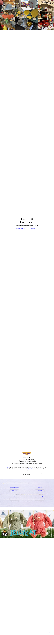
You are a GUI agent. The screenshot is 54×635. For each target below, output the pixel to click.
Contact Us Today (20, 228)
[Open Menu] (52, 4)
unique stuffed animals (31, 468)
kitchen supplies (23, 468)
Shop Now (33, 228)
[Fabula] (26, 4)
